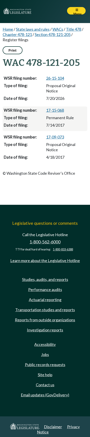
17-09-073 (55, 137)
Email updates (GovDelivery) (45, 394)
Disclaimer (53, 426)
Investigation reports (45, 329)
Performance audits (45, 289)
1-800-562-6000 (45, 241)
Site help (45, 374)
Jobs (45, 354)
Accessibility (45, 344)
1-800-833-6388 (63, 249)
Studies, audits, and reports (45, 279)
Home (8, 29)
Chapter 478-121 (17, 34)
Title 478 (73, 29)
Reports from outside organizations (45, 319)
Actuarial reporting (45, 299)
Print (13, 50)
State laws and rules (33, 29)
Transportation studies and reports (45, 309)
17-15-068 (55, 110)
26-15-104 (55, 78)
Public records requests (45, 364)
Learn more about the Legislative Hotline (45, 260)
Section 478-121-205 (53, 34)
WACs (57, 29)
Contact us (45, 384)
